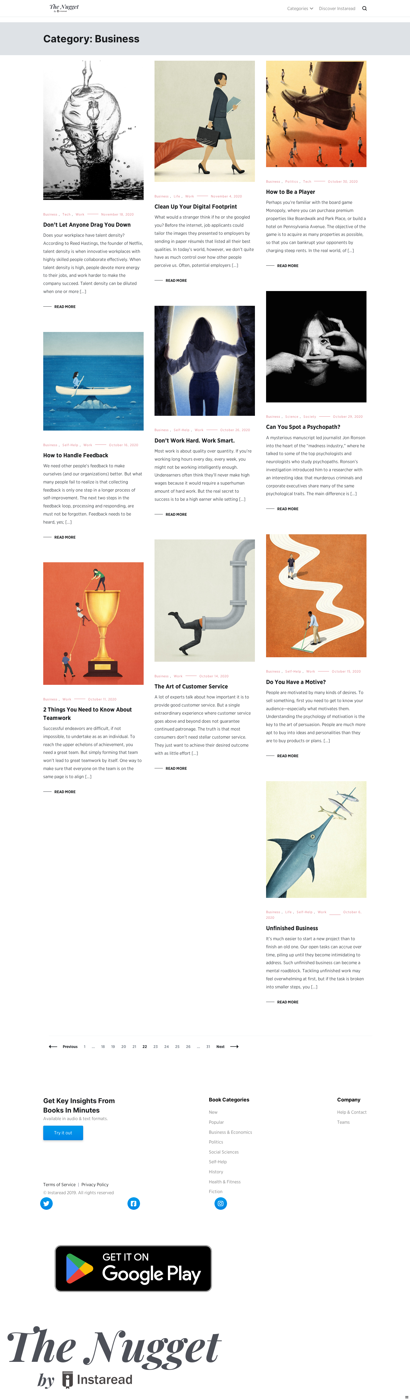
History (216, 1171)
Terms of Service (59, 1184)
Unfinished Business (292, 928)
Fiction (216, 1191)
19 (114, 1046)
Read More (65, 306)
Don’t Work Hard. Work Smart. (195, 440)
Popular (216, 1122)
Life (177, 196)
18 (104, 1046)
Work (80, 214)
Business (50, 214)
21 (135, 1046)
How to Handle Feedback (75, 455)
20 (125, 1046)
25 (178, 1046)
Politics (291, 181)
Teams (343, 1122)
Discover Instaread (337, 8)
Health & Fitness (225, 1181)
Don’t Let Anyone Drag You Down (87, 224)
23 (157, 1046)
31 (209, 1046)
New (213, 1112)
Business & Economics (230, 1132)
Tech (66, 214)
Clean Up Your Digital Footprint (196, 206)
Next (220, 1046)
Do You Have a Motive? (296, 681)
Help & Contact (352, 1112)
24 (168, 1046)
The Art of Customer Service (191, 686)
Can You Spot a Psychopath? (303, 426)
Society (309, 416)
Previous (70, 1046)
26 (189, 1046)
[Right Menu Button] (407, 1397)
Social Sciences (224, 1152)
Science (291, 416)
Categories (297, 8)
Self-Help (182, 430)
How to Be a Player (290, 191)
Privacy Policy (94, 1184)
